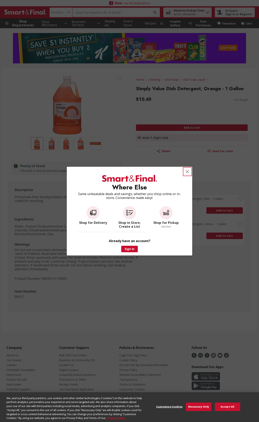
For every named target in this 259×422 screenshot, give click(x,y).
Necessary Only (198, 406)
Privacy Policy (116, 418)
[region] (129, 407)
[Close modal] (187, 171)
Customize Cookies (169, 406)
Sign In (129, 249)
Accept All (227, 406)
